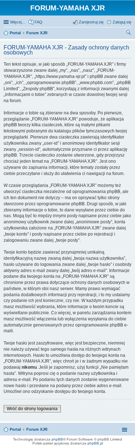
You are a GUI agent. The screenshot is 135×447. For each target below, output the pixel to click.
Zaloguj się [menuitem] (122, 22)
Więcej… (18, 22)
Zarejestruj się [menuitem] (91, 22)
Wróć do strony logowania (32, 408)
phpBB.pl (95, 443)
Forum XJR (37, 429)
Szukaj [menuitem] (128, 33)
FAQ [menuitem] (38, 22)
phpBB (57, 439)
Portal (15, 33)
